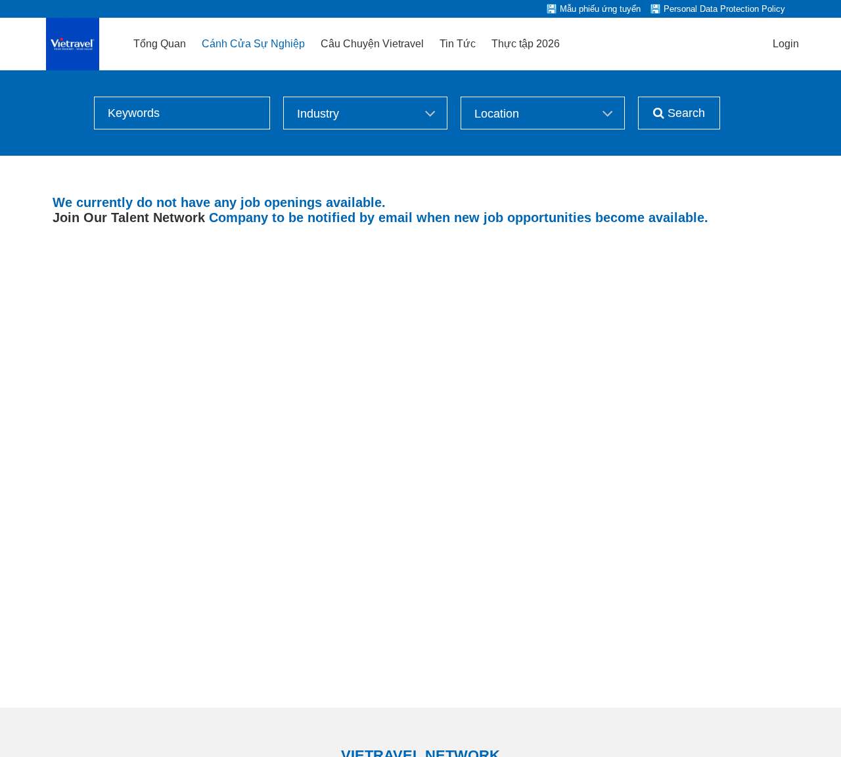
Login (786, 43)
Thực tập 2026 (525, 43)
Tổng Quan (159, 43)
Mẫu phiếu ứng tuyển (600, 9)
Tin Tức (458, 43)
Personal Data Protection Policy (724, 9)
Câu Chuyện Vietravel (372, 43)
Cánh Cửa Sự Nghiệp (253, 43)
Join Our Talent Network (129, 217)
